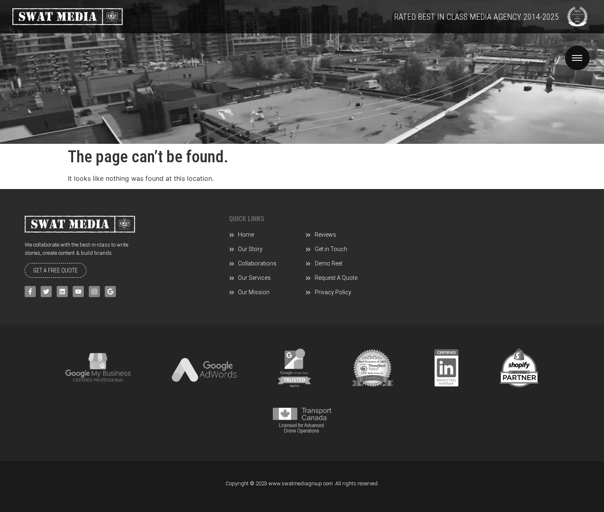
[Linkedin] (62, 291)
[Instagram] (94, 291)
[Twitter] (46, 291)
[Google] (110, 291)
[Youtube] (78, 291)
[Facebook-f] (30, 291)
